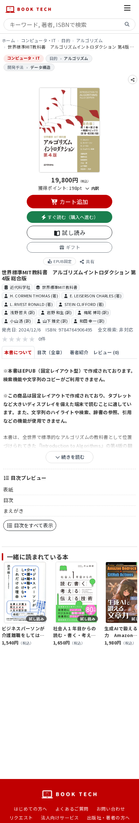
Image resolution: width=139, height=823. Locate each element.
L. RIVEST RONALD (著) (31, 304)
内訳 (94, 188)
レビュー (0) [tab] (106, 352)
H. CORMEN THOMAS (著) (34, 295)
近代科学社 (20, 287)
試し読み (73, 232)
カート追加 (73, 201)
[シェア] (132, 79)
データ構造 (40, 67)
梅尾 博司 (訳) (96, 312)
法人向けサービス (60, 817)
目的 (65, 40)
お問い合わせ (111, 808)
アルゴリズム (89, 40)
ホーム (8, 40)
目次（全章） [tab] (51, 352)
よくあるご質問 (72, 808)
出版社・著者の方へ (108, 817)
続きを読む (72, 457)
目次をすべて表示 (33, 525)
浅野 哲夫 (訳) (22, 312)
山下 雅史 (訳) (55, 321)
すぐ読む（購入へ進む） (72, 217)
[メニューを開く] (127, 9)
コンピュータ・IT (38, 40)
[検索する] (127, 24)
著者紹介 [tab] (79, 352)
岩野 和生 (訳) (59, 312)
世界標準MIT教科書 (60, 287)
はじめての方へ (30, 808)
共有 (89, 261)
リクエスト (21, 817)
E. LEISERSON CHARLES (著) (96, 295)
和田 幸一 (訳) (92, 321)
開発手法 (15, 67)
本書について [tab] (18, 352)
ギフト (72, 247)
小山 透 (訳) (20, 321)
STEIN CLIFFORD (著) (84, 304)
